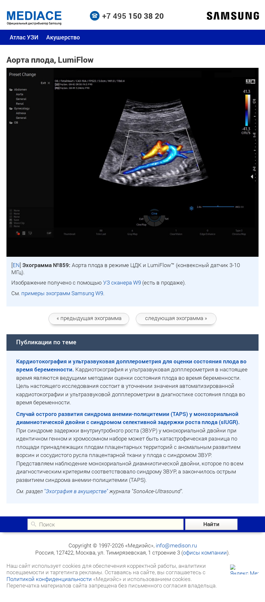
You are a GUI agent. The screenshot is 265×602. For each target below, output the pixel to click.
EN (16, 265)
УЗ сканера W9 (122, 282)
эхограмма (89, 318)
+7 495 (133, 16)
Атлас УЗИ (24, 37)
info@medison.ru (176, 545)
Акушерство (63, 37)
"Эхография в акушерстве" (76, 491)
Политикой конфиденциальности (49, 579)
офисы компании (205, 552)
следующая (176, 318)
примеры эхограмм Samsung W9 (62, 293)
